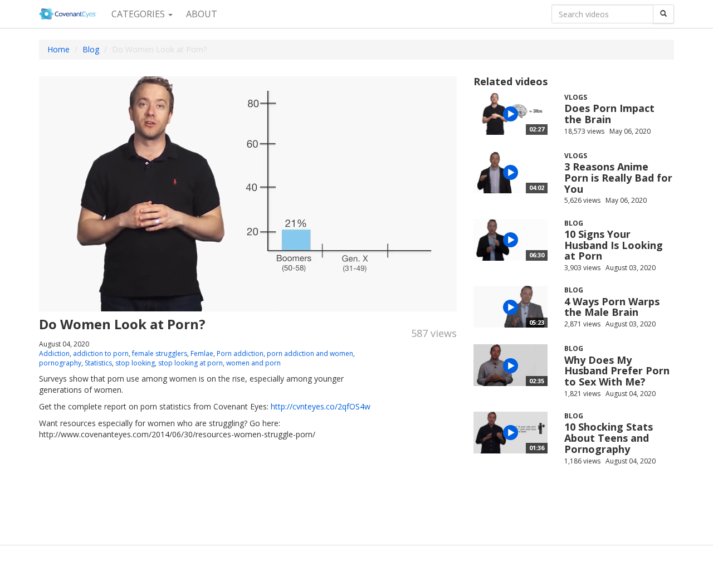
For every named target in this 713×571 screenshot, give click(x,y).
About (201, 14)
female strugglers (159, 353)
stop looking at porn (190, 363)
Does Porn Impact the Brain (609, 113)
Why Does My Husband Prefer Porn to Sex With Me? (617, 371)
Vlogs (575, 97)
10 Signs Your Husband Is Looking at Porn (613, 245)
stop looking (135, 363)
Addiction (54, 353)
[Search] (663, 13)
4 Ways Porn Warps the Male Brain (612, 307)
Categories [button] (139, 14)
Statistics (98, 363)
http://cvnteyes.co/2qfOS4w (320, 406)
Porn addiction (240, 353)
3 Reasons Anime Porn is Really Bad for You (618, 178)
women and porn (253, 363)
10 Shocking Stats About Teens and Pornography (608, 438)
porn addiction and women (310, 353)
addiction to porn (101, 353)
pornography (60, 363)
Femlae (202, 353)
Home (58, 49)
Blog (90, 49)
